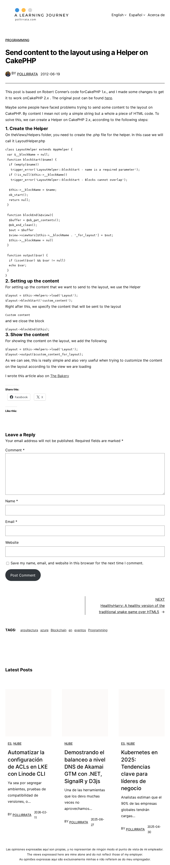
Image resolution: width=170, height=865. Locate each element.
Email (11, 521)
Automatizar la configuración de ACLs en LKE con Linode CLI (28, 763)
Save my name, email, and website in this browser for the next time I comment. (77, 563)
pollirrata (27, 74)
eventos (80, 630)
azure (44, 630)
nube (17, 743)
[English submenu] (125, 15)
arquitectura (29, 630)
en (70, 630)
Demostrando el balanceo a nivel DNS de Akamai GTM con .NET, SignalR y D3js (84, 766)
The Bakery (59, 376)
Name (11, 501)
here (108, 98)
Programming (17, 40)
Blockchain (58, 630)
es (10, 743)
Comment (15, 450)
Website (12, 542)
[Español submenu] (144, 15)
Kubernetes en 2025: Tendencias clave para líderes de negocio (139, 770)
